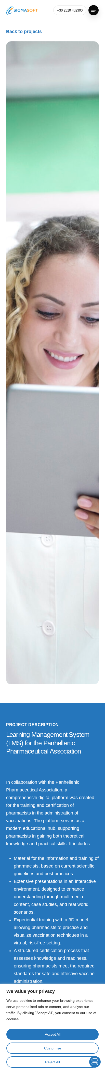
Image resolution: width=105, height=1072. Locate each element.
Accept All (52, 1034)
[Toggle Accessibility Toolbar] (95, 1062)
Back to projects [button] (24, 31)
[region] (52, 1028)
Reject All (52, 1062)
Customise (52, 1048)
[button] (93, 10)
